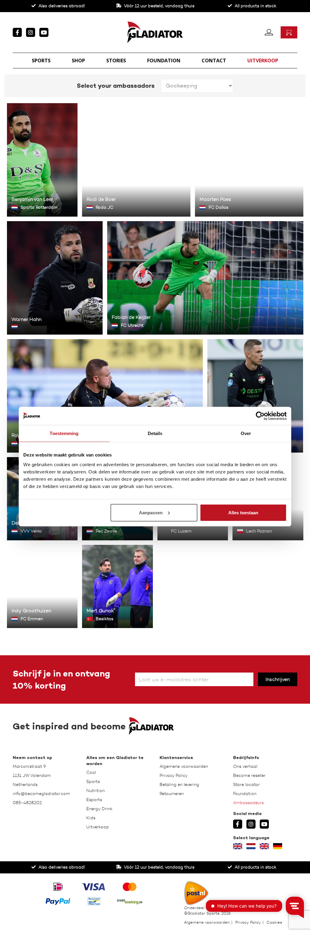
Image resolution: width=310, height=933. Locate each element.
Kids (90, 817)
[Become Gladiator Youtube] (43, 32)
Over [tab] (246, 433)
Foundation (163, 60)
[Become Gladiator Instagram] (30, 32)
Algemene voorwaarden (184, 766)
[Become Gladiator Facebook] (17, 32)
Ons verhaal (245, 766)
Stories (116, 60)
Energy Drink (99, 808)
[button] (269, 32)
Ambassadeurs (248, 802)
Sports (41, 60)
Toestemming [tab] (64, 433)
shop (78, 60)
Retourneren (172, 793)
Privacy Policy (173, 775)
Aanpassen (151, 512)
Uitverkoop (262, 60)
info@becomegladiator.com (41, 793)
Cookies (274, 922)
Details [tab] (155, 433)
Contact (214, 60)
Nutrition (95, 790)
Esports (94, 799)
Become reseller (249, 775)
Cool (91, 772)
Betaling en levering (179, 784)
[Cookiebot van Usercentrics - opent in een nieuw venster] (260, 416)
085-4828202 (27, 802)
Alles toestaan (243, 512)
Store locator (246, 784)
